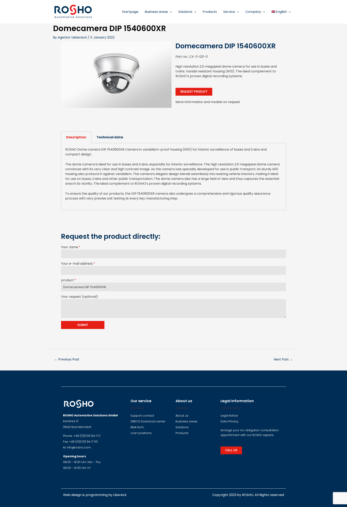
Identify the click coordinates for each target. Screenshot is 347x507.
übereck (120, 495)
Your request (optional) (79, 296)
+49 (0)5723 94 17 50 (83, 442)
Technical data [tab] (110, 137)
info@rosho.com (79, 447)
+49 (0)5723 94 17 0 (86, 436)
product (67, 280)
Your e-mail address (77, 263)
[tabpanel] (173, 176)
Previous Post (66, 359)
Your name (69, 247)
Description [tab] (76, 137)
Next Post (283, 359)
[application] (170, 12)
